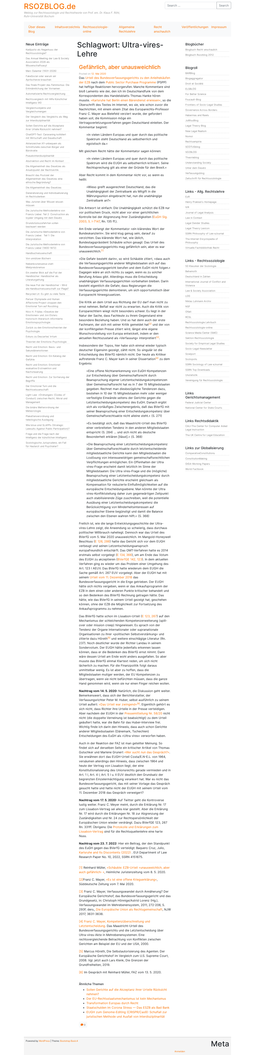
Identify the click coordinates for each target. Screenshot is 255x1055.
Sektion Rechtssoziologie (199, 338)
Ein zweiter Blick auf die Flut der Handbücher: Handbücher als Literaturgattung (44, 276)
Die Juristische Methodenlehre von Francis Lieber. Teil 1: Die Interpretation (45, 235)
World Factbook (194, 469)
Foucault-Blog (193, 99)
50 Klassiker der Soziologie (200, 266)
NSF (187, 306)
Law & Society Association (200, 290)
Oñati (188, 311)
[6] (81, 972)
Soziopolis (191, 359)
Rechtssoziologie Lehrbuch (200, 322)
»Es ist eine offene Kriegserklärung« (131, 879)
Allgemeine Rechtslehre (127, 29)
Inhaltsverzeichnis (67, 27)
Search (224, 5)
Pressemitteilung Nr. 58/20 (143, 713)
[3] (81, 891)
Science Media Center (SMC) (201, 332)
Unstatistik (191, 375)
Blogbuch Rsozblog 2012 (199, 54)
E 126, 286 (102, 541)
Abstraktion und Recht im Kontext (45, 161)
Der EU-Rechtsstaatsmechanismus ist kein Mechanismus (126, 998)
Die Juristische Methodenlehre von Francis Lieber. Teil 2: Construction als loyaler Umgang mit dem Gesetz (47, 214)
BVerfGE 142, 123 (129, 559)
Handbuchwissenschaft (39, 253)
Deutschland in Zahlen (197, 276)
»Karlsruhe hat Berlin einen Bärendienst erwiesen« (126, 100)
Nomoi (189, 136)
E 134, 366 (124, 555)
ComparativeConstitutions (200, 453)
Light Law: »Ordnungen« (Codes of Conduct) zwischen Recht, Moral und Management (46, 398)
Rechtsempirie (193, 141)
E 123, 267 (149, 616)
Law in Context (193, 217)
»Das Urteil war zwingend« (118, 704)
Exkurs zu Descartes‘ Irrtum (41, 336)
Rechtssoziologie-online (95, 29)
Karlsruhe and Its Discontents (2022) (105, 852)
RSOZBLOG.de (50, 6)
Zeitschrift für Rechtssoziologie (203, 178)
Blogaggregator (194, 78)
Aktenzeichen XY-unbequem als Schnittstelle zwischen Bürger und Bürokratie (45, 147)
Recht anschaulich (162, 29)
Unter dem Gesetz (195, 168)
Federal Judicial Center (198, 402)
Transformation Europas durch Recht (112, 1003)
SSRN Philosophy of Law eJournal (204, 233)
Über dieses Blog (36, 29)
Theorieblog (192, 157)
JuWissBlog (191, 120)
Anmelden (180, 1051)
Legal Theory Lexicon (197, 228)
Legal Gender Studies (197, 223)
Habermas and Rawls (197, 115)
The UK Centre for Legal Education (205, 435)
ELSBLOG (190, 88)
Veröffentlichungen (195, 27)
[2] (81, 879)
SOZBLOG (191, 152)
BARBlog (190, 73)
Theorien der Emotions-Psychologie (46, 341)
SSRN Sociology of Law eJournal (203, 364)
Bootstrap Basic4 (69, 1040)
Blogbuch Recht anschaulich (201, 49)
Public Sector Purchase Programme (131, 82)
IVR (187, 207)
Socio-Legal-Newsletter (198, 348)
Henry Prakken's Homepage (200, 202)
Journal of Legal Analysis (199, 212)
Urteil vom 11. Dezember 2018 (111, 577)
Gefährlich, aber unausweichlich (120, 67)
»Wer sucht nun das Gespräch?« (146, 752)
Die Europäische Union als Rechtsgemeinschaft (129, 909)
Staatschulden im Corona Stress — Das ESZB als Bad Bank (128, 1007)
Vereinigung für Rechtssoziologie (204, 380)
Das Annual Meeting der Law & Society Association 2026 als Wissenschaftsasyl (47, 62)
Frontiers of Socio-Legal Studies (203, 104)
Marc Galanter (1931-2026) (41, 71)
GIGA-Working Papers (197, 463)
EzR (187, 196)
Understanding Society (198, 162)
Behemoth (191, 271)
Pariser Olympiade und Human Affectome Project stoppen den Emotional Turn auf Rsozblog (43, 303)
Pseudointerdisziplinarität (40, 155)
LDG (187, 296)
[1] (81, 867)
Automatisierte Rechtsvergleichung (45, 93)
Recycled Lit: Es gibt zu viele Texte (45, 294)
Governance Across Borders (201, 110)
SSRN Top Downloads (197, 369)
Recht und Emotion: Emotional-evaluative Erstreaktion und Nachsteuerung (43, 368)
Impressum (219, 27)
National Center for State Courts (203, 407)
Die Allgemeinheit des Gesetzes (43, 187)
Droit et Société (194, 83)
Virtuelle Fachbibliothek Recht (202, 247)
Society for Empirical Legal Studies (205, 343)
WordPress (44, 1040)
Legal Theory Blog (195, 125)
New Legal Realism (195, 131)
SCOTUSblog (192, 146)
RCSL (188, 317)
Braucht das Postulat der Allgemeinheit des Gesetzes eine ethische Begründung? (44, 179)
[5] (81, 951)
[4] (81, 921)
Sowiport (190, 354)
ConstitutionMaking (196, 458)
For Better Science (195, 94)
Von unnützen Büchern (38, 258)
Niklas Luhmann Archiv (198, 301)
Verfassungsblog (194, 173)
